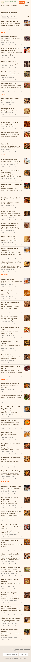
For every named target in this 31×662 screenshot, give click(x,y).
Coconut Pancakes (7, 279)
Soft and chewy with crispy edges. (10, 64)
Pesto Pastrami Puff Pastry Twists (10, 342)
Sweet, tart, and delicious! (8, 101)
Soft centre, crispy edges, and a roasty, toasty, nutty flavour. (9, 319)
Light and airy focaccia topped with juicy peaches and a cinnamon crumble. (10, 24)
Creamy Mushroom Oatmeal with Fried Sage (10, 172)
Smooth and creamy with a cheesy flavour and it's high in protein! (10, 239)
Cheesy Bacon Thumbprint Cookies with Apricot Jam (10, 555)
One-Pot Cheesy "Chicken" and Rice (11, 185)
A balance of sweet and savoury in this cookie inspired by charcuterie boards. (10, 558)
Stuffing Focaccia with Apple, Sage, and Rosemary (11, 512)
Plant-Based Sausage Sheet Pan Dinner (10, 199)
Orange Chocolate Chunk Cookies (9, 580)
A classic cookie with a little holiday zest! (11, 584)
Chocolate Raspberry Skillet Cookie (10, 367)
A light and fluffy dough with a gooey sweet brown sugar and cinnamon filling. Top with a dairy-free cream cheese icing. (11, 53)
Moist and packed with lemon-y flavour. (10, 435)
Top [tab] (8, 17)
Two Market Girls (9, 27)
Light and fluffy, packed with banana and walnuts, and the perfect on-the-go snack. (11, 214)
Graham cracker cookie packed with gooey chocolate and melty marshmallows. (11, 357)
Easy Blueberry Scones (9, 72)
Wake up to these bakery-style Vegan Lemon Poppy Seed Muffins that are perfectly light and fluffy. (11, 253)
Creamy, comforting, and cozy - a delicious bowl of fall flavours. (10, 411)
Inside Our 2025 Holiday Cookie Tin (9, 630)
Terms (21, 649)
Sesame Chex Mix (7, 144)
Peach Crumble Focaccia (9, 21)
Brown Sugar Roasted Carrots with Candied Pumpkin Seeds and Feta (11, 527)
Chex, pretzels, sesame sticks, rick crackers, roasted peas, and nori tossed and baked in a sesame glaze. (11, 146)
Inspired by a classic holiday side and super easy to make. (11, 516)
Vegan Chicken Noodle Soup (10, 471)
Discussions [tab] (13, 17)
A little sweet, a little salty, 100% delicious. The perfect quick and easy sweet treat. (11, 266)
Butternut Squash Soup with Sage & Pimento (10, 408)
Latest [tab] (3, 17)
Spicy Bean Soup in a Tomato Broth (10, 445)
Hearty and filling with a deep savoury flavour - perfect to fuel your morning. (11, 175)
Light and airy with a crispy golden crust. (10, 293)
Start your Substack (11, 654)
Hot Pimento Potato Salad (9, 132)
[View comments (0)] (9, 29)
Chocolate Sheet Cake (8, 83)
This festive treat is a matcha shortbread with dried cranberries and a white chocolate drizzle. (11, 570)
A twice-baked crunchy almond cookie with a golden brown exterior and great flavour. (11, 609)
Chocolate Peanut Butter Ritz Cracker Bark (11, 263)
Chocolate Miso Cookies (9, 62)
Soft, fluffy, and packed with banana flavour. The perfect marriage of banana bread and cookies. (11, 228)
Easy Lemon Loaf (7, 432)
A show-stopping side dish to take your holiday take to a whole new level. (10, 531)
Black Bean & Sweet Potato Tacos (10, 328)
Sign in (27, 2)
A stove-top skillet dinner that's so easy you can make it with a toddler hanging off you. (11, 189)
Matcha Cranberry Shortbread (11, 567)
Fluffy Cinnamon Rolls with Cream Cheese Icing (10, 49)
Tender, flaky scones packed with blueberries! (10, 74)
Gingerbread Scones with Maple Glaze (9, 498)
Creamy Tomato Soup (8, 420)
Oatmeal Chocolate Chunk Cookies (10, 303)
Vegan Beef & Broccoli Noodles (11, 395)
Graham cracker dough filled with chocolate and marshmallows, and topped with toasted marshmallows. (11, 162)
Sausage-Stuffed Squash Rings (9, 541)
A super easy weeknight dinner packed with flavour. (9, 332)
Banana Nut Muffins (8, 211)
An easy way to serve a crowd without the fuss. (11, 545)
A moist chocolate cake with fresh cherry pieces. (10, 39)
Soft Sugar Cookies (7, 109)
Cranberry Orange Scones (10, 98)
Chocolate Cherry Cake (9, 36)
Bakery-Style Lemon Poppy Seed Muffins (10, 249)
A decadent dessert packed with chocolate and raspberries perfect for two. (11, 371)
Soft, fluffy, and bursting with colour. (11, 111)
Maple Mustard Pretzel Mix (10, 122)
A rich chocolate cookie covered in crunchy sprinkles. (10, 621)
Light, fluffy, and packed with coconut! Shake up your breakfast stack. (11, 282)
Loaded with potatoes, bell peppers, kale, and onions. (11, 202)
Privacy (17, 649)
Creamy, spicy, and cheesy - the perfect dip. (9, 386)
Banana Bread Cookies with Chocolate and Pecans (10, 224)
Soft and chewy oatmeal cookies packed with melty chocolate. (10, 307)
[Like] (2, 58)
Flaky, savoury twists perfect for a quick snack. (10, 346)
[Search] (28, 16)
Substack (7, 658)
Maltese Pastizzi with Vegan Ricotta (10, 458)
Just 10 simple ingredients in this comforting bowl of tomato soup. (10, 423)
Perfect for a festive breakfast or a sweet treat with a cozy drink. (10, 502)
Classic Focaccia (6, 291)
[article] (15, 25)
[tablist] (9, 16)
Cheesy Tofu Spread (8, 237)
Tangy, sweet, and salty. (7, 124)
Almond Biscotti (6, 606)
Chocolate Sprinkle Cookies (10, 618)
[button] (2, 5)
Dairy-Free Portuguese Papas (11, 486)
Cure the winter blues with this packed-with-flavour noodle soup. (10, 473)
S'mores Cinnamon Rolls (9, 159)
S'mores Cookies (6, 355)
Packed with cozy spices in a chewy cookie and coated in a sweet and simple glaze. (10, 597)
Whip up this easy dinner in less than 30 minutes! (11, 398)
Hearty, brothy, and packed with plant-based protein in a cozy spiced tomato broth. (11, 448)
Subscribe (21, 2)
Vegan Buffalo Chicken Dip (10, 383)
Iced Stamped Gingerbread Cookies (10, 594)
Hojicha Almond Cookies (9, 316)
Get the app (23, 654)
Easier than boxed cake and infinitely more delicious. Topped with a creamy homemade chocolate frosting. (11, 86)
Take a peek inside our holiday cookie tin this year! (11, 634)
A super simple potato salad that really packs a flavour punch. (10, 135)
